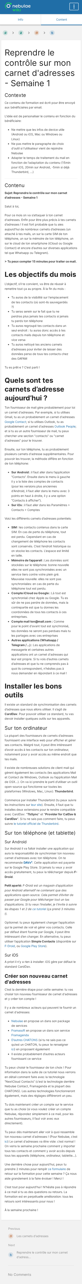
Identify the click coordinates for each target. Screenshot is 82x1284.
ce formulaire (57, 1169)
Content (61, 19)
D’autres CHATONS (24, 1040)
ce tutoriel (39, 909)
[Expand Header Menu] (74, 6)
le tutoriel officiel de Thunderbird (36, 823)
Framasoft (18, 1030)
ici (12, 1049)
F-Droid (10, 946)
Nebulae (17, 1021)
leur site (36, 804)
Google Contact (15, 422)
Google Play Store (33, 946)
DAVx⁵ (28, 862)
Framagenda (20, 1035)
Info (20, 19)
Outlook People (64, 426)
